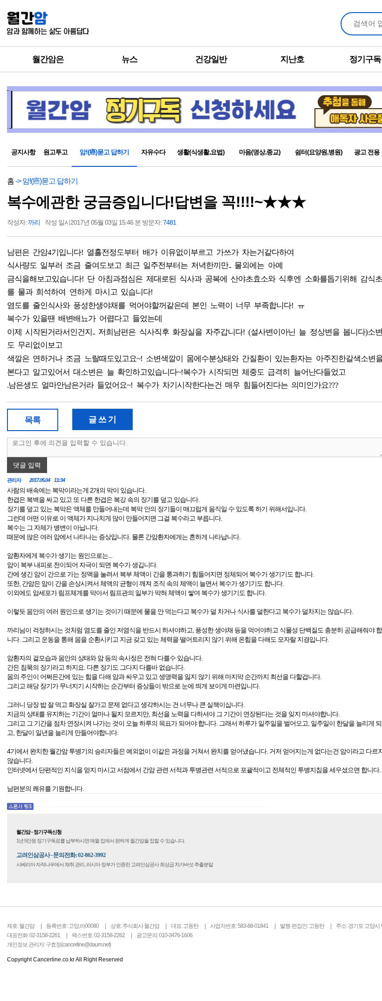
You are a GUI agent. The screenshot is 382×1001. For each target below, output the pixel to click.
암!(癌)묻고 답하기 (104, 152)
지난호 (292, 59)
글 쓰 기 (102, 419)
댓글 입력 (27, 465)
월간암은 (48, 59)
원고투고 (55, 152)
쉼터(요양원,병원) (318, 152)
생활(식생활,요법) (201, 152)
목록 (33, 420)
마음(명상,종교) (259, 152)
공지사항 (23, 152)
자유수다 (153, 152)
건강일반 (211, 59)
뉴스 (129, 59)
